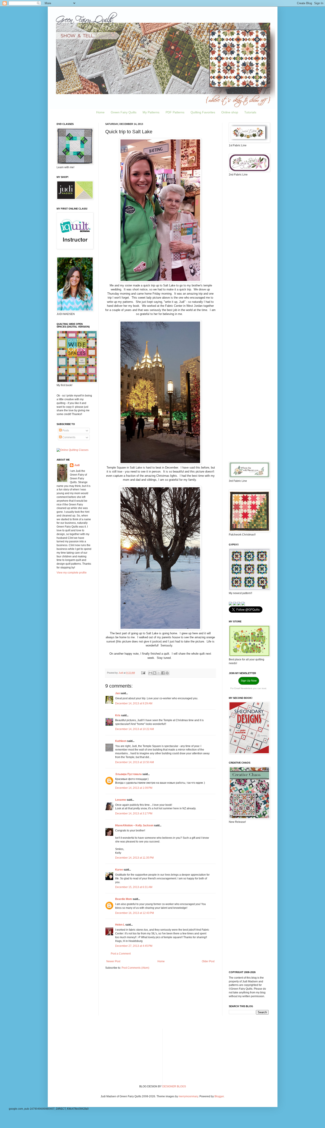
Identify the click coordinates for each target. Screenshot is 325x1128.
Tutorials (250, 112)
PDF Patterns (175, 112)
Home (100, 112)
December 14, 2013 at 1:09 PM (133, 787)
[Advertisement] (249, 249)
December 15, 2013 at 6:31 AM (133, 887)
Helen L (120, 924)
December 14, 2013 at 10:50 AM (134, 762)
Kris (117, 715)
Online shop (229, 112)
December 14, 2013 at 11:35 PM (134, 857)
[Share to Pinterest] (167, 673)
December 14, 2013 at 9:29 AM (133, 703)
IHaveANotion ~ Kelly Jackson (134, 825)
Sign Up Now (249, 680)
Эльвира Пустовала (128, 774)
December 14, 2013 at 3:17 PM (133, 813)
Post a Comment (121, 953)
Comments (68, 437)
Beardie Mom (123, 899)
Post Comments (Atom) (135, 967)
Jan (117, 693)
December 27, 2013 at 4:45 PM (133, 945)
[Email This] (150, 673)
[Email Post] (143, 672)
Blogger (219, 1096)
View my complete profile (72, 572)
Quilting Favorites (203, 112)
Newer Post (113, 961)
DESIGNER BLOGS (174, 1086)
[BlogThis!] (154, 673)
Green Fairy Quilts (123, 112)
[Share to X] (159, 673)
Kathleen (120, 741)
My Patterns (151, 112)
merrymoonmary (188, 1096)
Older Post (208, 961)
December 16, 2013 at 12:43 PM (134, 913)
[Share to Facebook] (163, 673)
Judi (77, 465)
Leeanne (120, 799)
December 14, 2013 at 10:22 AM (134, 729)
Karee (119, 869)
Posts (65, 430)
